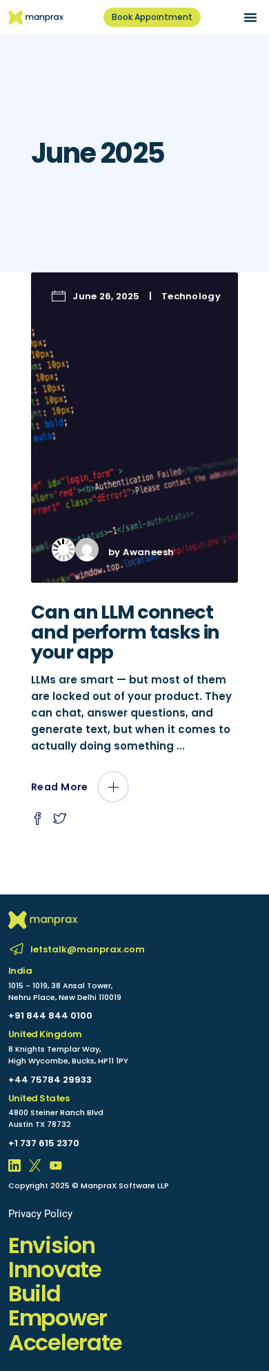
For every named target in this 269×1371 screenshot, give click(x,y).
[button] (250, 17)
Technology (191, 296)
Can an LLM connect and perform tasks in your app (125, 632)
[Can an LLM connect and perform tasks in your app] (134, 427)
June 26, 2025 (106, 296)
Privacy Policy (40, 1214)
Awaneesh (148, 552)
